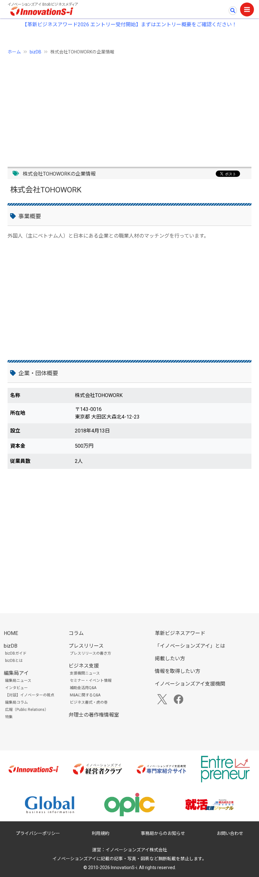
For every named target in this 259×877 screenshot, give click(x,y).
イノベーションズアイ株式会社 (136, 849)
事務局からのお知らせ (163, 833)
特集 (9, 717)
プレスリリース (86, 646)
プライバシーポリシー (38, 833)
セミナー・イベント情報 (90, 680)
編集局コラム (16, 702)
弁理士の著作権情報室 (94, 715)
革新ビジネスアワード (180, 633)
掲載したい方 (170, 659)
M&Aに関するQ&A (85, 695)
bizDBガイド (16, 653)
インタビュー (16, 688)
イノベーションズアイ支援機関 (190, 684)
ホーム (14, 51)
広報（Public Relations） (26, 709)
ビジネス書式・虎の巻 (89, 702)
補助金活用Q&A (83, 688)
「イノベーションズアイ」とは (190, 646)
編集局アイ (16, 673)
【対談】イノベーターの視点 (29, 695)
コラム (76, 633)
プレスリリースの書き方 (90, 653)
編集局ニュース (18, 680)
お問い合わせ (230, 833)
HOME (11, 633)
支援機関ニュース (85, 673)
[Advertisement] (129, 107)
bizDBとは (14, 660)
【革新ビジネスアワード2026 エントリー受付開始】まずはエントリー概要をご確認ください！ (129, 25)
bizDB (35, 51)
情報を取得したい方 (177, 671)
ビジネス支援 (84, 666)
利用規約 (100, 833)
